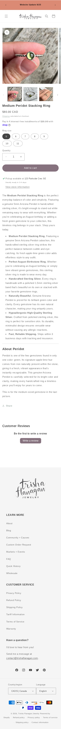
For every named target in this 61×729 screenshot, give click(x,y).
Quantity (6, 150)
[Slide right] (57, 94)
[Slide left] (3, 94)
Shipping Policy (14, 607)
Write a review (30, 440)
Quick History (13, 566)
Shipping (6, 116)
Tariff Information (15, 614)
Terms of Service (15, 621)
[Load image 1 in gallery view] (15, 94)
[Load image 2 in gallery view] (30, 94)
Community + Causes (17, 537)
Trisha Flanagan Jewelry (28, 713)
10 (7, 143)
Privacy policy (34, 717)
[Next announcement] (55, 5)
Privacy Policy (13, 593)
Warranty (11, 628)
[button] (6, 16)
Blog (8, 530)
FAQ (8, 559)
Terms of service (50, 717)
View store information (17, 187)
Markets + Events (15, 551)
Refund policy (19, 717)
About (9, 523)
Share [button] (9, 405)
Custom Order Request (18, 544)
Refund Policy (13, 600)
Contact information (40, 722)
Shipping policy (22, 722)
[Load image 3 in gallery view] (46, 94)
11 (18, 143)
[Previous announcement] (5, 5)
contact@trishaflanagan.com (22, 658)
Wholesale (11, 573)
